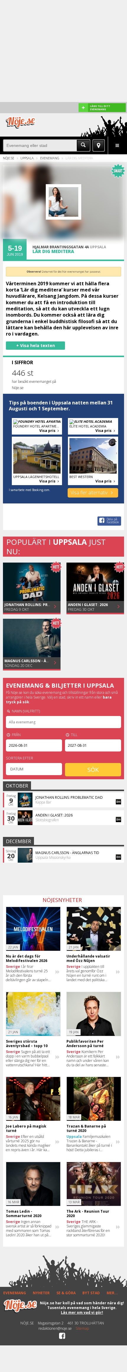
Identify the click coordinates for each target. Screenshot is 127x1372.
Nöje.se (8, 158)
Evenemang (49, 158)
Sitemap (82, 1328)
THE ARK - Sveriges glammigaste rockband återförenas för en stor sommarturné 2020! (88, 1228)
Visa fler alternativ (90, 492)
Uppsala (27, 158)
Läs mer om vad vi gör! (82, 1312)
